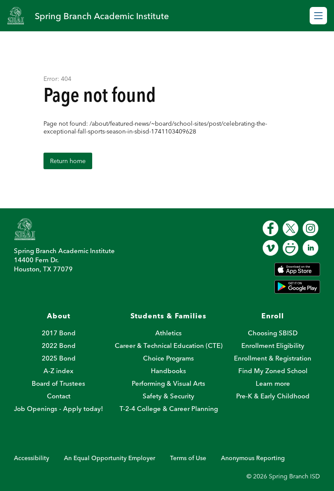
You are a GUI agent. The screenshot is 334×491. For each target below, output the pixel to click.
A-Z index (58, 371)
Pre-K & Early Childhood (273, 396)
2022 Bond (59, 345)
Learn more (273, 383)
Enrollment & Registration (272, 358)
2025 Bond (59, 358)
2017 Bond (59, 333)
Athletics (168, 333)
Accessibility (31, 458)
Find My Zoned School (272, 371)
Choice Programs (168, 358)
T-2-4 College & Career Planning (169, 408)
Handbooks (168, 371)
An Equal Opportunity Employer (109, 458)
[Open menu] (318, 15)
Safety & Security (168, 396)
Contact (58, 396)
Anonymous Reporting (253, 458)
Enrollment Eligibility (272, 345)
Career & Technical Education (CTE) (169, 345)
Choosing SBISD (272, 333)
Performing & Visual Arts (168, 383)
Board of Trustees (58, 383)
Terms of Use (188, 458)
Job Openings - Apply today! (58, 408)
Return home (68, 161)
